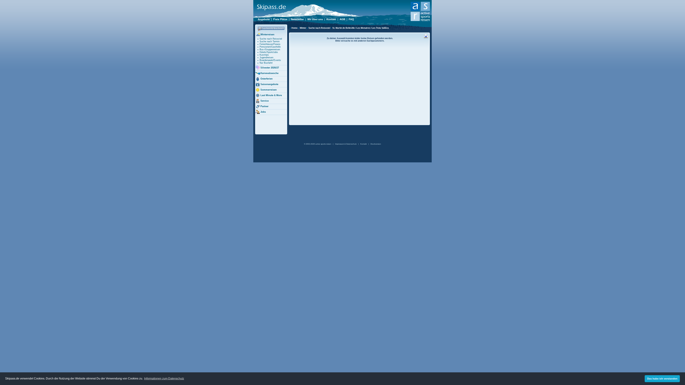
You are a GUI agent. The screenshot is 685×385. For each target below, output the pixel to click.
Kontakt (331, 19)
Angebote (264, 19)
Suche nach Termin (270, 41)
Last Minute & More (271, 95)
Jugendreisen (266, 57)
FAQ (351, 19)
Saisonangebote (269, 84)
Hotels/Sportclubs (269, 52)
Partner (264, 106)
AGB (342, 19)
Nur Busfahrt (266, 62)
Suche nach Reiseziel (319, 28)
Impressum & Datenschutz (346, 144)
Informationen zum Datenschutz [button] (164, 378)
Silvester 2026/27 (269, 67)
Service (264, 100)
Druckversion (376, 144)
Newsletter (297, 19)
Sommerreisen (268, 89)
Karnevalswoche (269, 73)
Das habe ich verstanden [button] (662, 378)
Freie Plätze (280, 19)
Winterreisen (267, 34)
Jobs (263, 112)
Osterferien (266, 78)
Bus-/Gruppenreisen (270, 49)
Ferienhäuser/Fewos (270, 44)
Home (294, 28)
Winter (303, 28)
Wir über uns (315, 19)
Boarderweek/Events (270, 60)
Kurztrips (264, 54)
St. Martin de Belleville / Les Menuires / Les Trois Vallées (360, 28)
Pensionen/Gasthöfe (270, 46)
